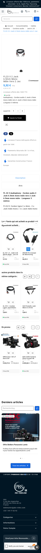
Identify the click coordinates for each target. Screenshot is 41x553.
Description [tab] (20, 178)
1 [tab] (20, 71)
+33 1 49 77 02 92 (10, 511)
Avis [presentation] (20, 186)
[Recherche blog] (37, 408)
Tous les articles (19, 465)
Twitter (11, 133)
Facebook (5, 133)
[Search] (36, 19)
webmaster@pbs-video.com (14, 508)
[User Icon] (22, 11)
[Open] (2, 11)
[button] (20, 458)
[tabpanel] (20, 52)
